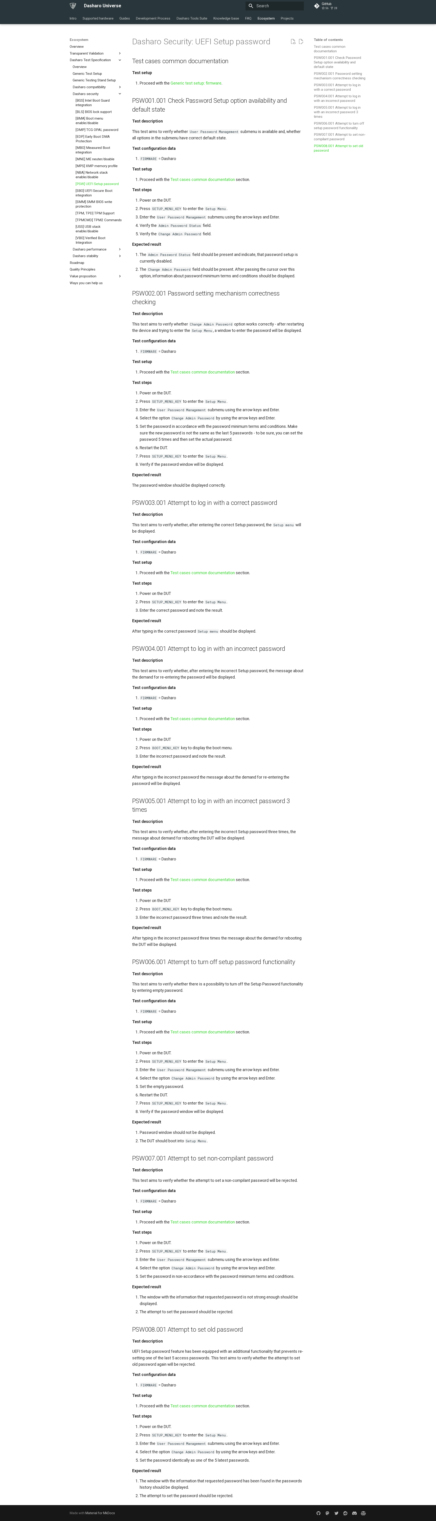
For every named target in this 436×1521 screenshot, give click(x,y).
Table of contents (328, 40)
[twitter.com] (336, 1513)
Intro (73, 18)
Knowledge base (226, 18)
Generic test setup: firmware (196, 83)
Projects (287, 18)
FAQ (248, 18)
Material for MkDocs (100, 1513)
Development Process (153, 18)
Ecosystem (266, 18)
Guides (124, 18)
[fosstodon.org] (327, 1513)
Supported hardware (98, 18)
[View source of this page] (293, 41)
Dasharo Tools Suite (191, 18)
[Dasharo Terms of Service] (363, 1513)
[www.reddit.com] (345, 1513)
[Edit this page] (301, 41)
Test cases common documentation (203, 179)
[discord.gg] (354, 1513)
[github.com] (318, 1513)
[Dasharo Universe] (73, 6)
